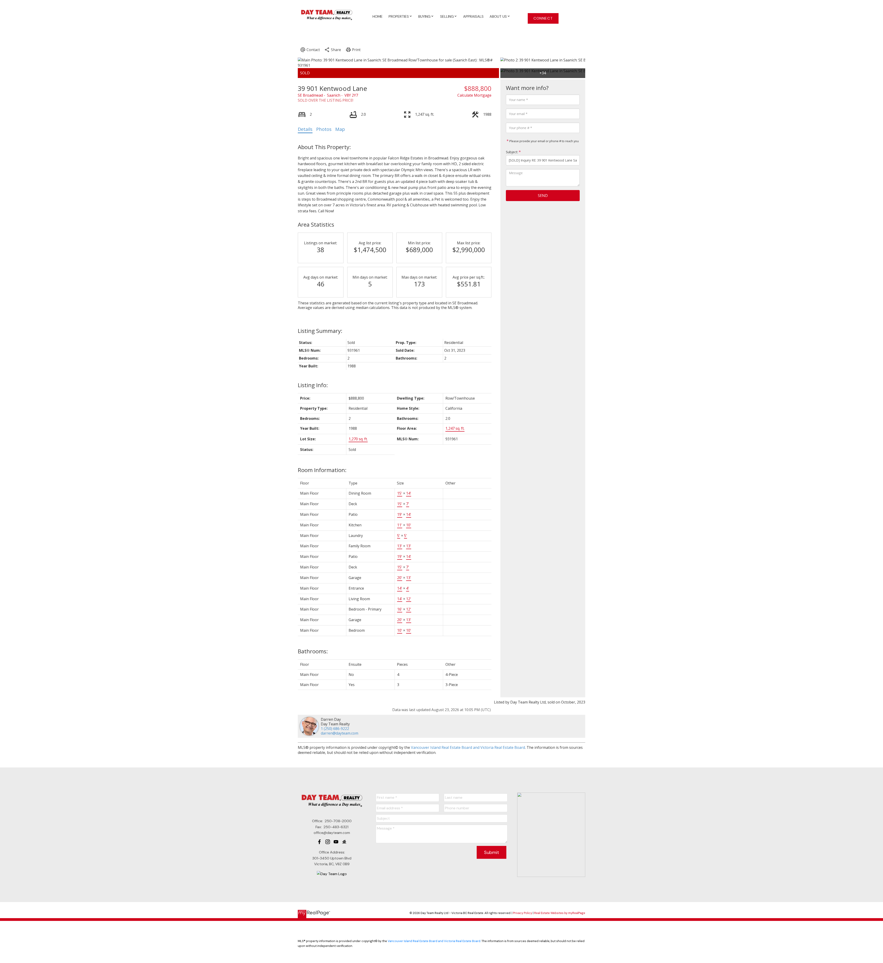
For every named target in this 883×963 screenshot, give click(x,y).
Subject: (512, 152)
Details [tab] (305, 129)
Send (543, 195)
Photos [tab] (324, 129)
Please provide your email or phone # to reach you (544, 141)
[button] (543, 18)
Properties (399, 16)
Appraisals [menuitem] (473, 16)
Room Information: (322, 470)
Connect (543, 18)
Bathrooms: (313, 651)
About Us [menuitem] (498, 16)
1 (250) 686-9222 (335, 728)
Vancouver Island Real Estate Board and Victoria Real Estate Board (468, 747)
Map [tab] (340, 129)
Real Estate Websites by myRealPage (559, 913)
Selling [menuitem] (447, 16)
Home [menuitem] (378, 16)
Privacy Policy (522, 913)
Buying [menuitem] (424, 16)
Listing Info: (313, 385)
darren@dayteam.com (339, 733)
